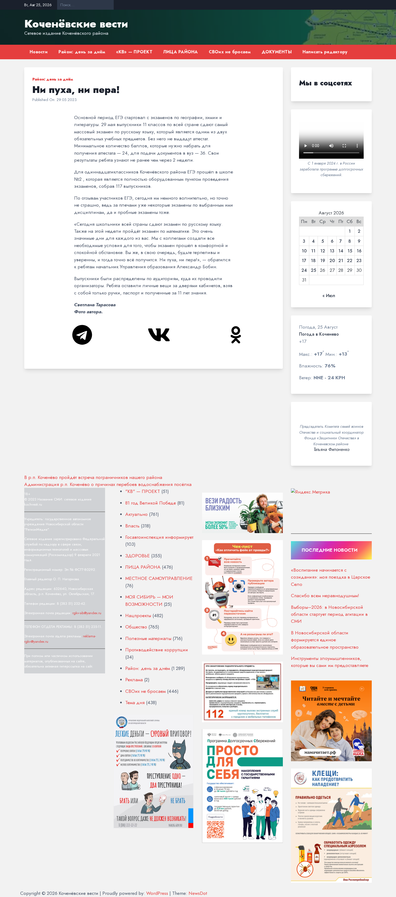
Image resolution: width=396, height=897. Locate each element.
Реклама (134, 679)
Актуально (136, 514)
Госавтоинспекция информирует (159, 537)
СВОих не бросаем (230, 52)
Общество (136, 626)
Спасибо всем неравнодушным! (325, 595)
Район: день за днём (81, 52)
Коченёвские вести (76, 24)
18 (313, 260)
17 (304, 260)
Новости (39, 52)
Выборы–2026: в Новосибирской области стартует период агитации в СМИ (329, 614)
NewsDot (198, 893)
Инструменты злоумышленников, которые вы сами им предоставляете (329, 662)
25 (313, 270)
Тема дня (135, 702)
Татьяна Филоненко (331, 449)
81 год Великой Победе (150, 502)
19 (322, 260)
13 (332, 251)
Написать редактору (325, 52)
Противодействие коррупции (156, 649)
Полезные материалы (148, 638)
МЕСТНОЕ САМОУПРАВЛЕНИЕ (159, 578)
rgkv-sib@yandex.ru (86, 613)
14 (340, 251)
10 (304, 251)
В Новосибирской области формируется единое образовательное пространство (325, 640)
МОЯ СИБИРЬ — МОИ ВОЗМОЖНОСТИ (149, 600)
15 (350, 251)
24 (304, 270)
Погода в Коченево (319, 334)
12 (322, 251)
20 (332, 260)
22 (349, 260)
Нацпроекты (138, 615)
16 (359, 251)
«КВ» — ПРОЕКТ (134, 52)
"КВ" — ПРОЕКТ (142, 491)
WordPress (157, 893)
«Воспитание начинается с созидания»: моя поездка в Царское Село (330, 577)
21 (340, 260)
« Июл (328, 295)
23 (359, 260)
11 (313, 251)
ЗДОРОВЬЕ (137, 555)
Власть (132, 525)
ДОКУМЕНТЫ (277, 52)
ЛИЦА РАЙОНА (180, 52)
